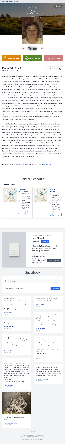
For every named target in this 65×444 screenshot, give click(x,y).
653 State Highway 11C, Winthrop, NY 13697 (25, 206)
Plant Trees (28, 212)
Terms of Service (37, 436)
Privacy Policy (28, 436)
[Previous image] (4, 403)
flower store (47, 164)
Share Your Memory (53, 260)
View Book (36, 241)
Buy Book (45, 241)
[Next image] (30, 403)
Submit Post (55, 288)
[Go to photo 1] (16, 413)
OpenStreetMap (34, 439)
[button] (10, 193)
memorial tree (22, 164)
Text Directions (21, 212)
